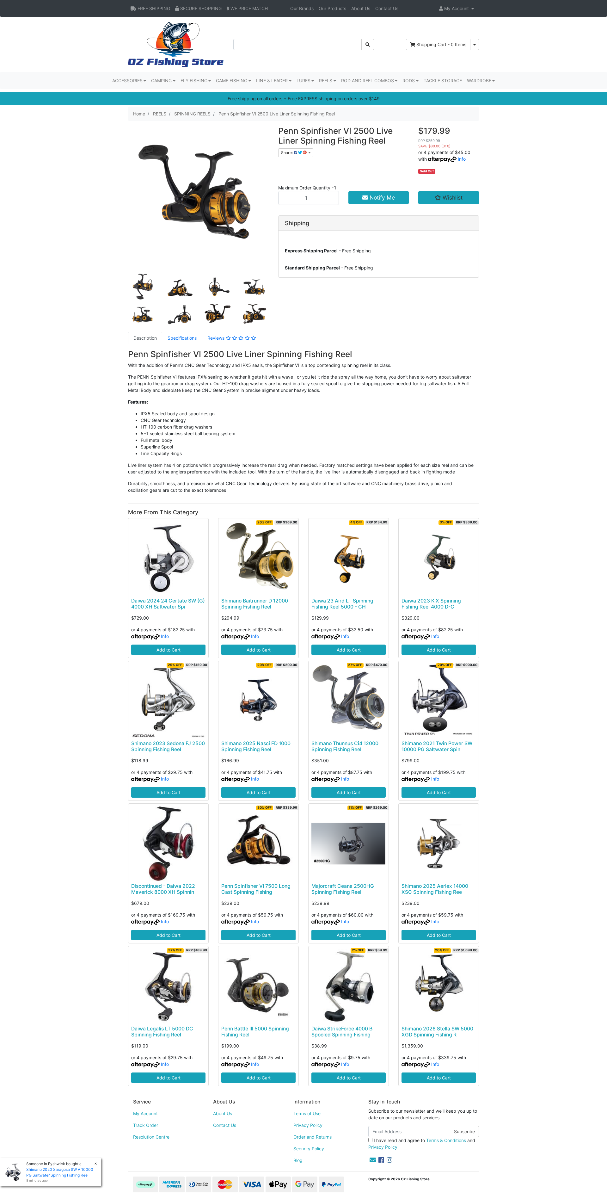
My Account (145, 1113)
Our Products (332, 8)
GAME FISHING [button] (231, 80)
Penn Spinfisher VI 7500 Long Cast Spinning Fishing (256, 889)
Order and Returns (312, 1137)
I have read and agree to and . (421, 1144)
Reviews (216, 338)
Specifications (182, 338)
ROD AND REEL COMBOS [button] (367, 80)
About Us (360, 8)
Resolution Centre (151, 1137)
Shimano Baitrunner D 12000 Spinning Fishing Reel (254, 604)
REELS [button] (325, 80)
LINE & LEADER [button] (272, 80)
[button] (456, 8)
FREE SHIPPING (153, 8)
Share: (287, 152)
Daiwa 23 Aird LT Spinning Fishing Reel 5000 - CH (342, 604)
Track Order (145, 1125)
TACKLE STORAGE (443, 80)
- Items (441, 44)
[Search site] (367, 44)
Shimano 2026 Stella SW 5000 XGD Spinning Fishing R (437, 1032)
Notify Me (381, 197)
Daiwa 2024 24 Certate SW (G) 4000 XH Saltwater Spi (168, 604)
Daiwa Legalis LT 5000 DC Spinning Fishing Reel (162, 1032)
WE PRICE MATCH (248, 8)
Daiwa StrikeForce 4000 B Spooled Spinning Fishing (341, 1032)
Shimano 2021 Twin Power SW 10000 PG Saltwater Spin (437, 746)
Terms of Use (307, 1113)
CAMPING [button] (161, 80)
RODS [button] (408, 80)
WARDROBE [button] (479, 80)
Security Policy (308, 1148)
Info (462, 159)
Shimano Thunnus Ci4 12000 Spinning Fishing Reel (344, 746)
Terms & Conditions (446, 1140)
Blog (298, 1160)
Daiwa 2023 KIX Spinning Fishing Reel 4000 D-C (431, 604)
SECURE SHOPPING (200, 8)
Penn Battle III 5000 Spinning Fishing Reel (255, 1032)
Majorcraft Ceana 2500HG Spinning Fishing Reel (342, 889)
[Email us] (373, 1160)
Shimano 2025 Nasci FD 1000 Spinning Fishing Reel (256, 746)
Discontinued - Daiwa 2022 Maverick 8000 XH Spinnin (163, 889)
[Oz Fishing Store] (176, 43)
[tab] (145, 338)
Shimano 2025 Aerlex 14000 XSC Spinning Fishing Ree (435, 889)
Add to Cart (168, 649)
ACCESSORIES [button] (127, 80)
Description (145, 338)
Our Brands (302, 8)
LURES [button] (303, 80)
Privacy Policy (307, 1125)
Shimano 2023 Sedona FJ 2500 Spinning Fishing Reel (168, 746)
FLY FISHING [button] (194, 80)
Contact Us (386, 8)
